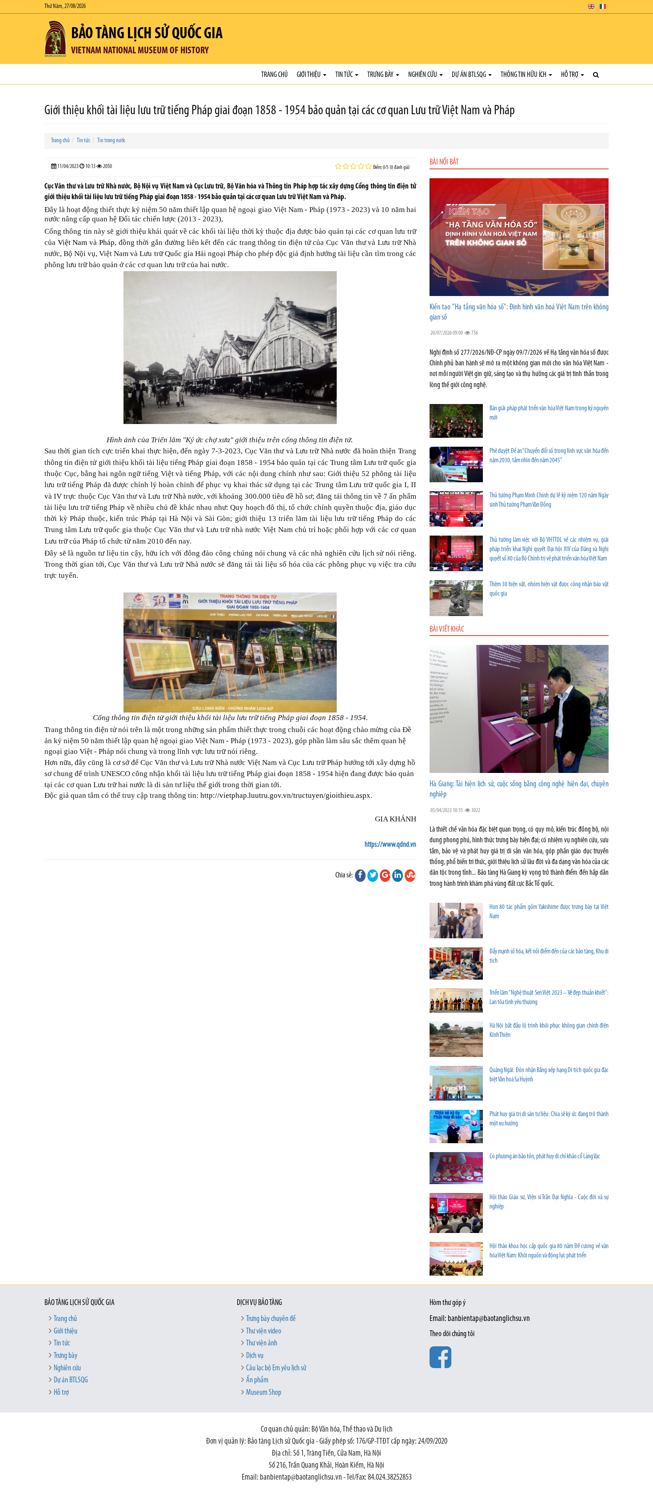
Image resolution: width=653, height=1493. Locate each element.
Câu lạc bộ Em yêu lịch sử (276, 1369)
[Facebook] (360, 875)
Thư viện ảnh (261, 1344)
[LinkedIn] (397, 875)
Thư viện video (263, 1332)
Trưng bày (381, 75)
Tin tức (344, 75)
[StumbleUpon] (410, 875)
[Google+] (385, 875)
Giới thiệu (309, 75)
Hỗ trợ (570, 75)
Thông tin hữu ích (524, 75)
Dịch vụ (254, 1356)
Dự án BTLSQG (469, 75)
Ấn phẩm (257, 1381)
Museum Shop (263, 1393)
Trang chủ (274, 75)
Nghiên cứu (423, 75)
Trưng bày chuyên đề (271, 1319)
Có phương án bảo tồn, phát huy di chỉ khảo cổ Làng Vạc (545, 1156)
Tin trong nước (111, 140)
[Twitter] (372, 875)
